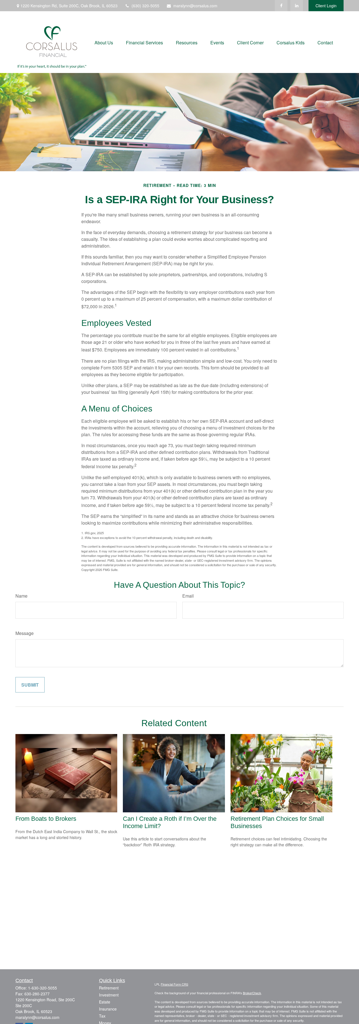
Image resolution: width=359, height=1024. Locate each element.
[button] (103, 42)
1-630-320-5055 (42, 988)
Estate (104, 1002)
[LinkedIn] (296, 5)
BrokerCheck (252, 993)
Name (21, 596)
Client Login (326, 5)
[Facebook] (281, 5)
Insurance (108, 1009)
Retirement (109, 988)
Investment (109, 995)
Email (188, 596)
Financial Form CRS (174, 984)
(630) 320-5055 (145, 5)
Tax (102, 1016)
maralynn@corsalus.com (195, 5)
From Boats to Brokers (45, 818)
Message (24, 633)
